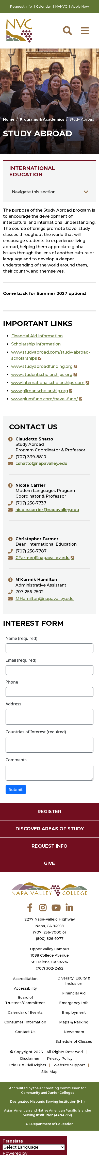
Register (49, 811)
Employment (74, 1012)
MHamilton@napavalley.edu (44, 598)
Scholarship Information (36, 344)
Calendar (43, 6)
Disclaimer (30, 1058)
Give (49, 863)
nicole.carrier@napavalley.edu (47, 509)
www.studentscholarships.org (41, 374)
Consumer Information (25, 1022)
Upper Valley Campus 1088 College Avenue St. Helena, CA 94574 (49, 955)
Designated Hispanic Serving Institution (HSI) (47, 1101)
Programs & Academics (42, 119)
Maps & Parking (73, 1022)
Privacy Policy (60, 1058)
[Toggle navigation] (86, 192)
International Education (32, 171)
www (16, 352)
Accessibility (25, 988)
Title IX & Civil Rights (27, 1065)
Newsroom (74, 1032)
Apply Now (80, 6)
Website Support (69, 1065)
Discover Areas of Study (49, 829)
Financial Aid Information (37, 336)
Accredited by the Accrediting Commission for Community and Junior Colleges (47, 1090)
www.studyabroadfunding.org (42, 366)
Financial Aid (74, 993)
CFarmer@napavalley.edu (42, 557)
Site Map (49, 1071)
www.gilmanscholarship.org (39, 390)
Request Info (21, 6)
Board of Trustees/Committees (25, 1000)
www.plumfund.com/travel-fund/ (44, 399)
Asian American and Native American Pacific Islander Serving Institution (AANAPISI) (47, 1113)
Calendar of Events (25, 1012)
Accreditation (25, 978)
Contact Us (25, 1032)
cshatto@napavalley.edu (41, 463)
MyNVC (61, 6)
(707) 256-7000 (47, 932)
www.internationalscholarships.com (48, 382)
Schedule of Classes (74, 1041)
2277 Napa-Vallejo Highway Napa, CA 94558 (49, 922)
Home (8, 119)
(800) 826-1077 (49, 938)
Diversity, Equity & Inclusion (73, 981)
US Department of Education (49, 1124)
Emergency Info (74, 1003)
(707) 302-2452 (49, 968)
